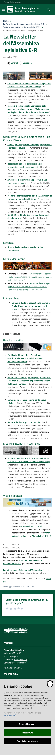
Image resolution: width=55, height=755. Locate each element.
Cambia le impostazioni (27, 741)
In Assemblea (11, 298)
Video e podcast (12, 495)
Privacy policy (9, 715)
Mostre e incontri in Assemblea (22, 443)
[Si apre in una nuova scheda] (4, 550)
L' (30, 273)
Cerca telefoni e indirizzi (14, 662)
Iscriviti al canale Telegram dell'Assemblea (22, 570)
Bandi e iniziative (13, 340)
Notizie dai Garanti (14, 259)
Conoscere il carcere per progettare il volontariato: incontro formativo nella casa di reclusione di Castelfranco (28, 286)
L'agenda (8, 242)
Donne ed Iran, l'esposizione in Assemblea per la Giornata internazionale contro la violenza (28, 460)
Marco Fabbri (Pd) (40, 535)
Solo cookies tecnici (27, 724)
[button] (48, 9)
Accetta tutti (27, 732)
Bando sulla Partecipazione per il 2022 (25, 422)
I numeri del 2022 (32, 27)
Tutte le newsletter (12, 27)
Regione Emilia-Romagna (12, 2)
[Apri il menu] (3, 9)
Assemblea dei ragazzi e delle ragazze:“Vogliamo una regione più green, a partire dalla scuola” (29, 277)
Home (6, 20)
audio (40, 526)
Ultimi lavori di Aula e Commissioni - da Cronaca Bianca (26, 138)
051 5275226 (20, 659)
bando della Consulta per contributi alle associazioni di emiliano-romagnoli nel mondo (25, 358)
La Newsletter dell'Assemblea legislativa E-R (23, 24)
